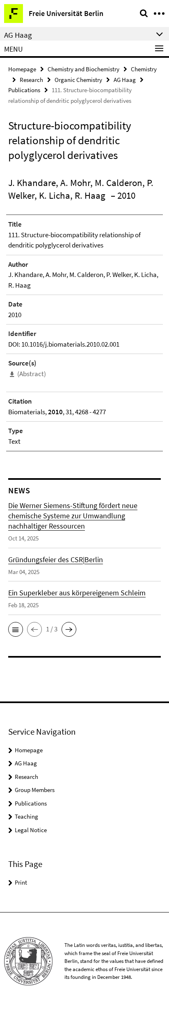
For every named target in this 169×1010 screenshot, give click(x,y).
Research (31, 80)
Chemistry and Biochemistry (83, 69)
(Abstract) (31, 373)
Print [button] (21, 882)
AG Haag (125, 80)
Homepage (22, 69)
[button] (15, 629)
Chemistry (144, 69)
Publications (24, 90)
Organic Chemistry (78, 80)
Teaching (26, 816)
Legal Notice (31, 830)
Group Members (35, 790)
